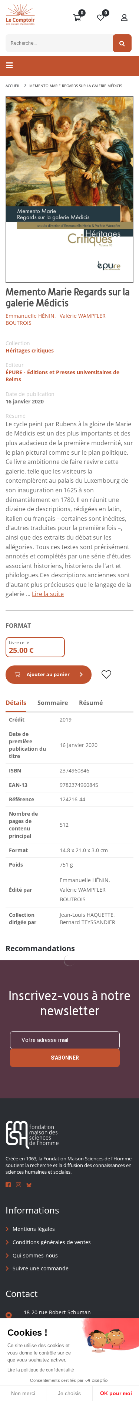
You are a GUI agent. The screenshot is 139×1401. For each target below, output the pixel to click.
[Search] (122, 43)
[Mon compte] (124, 18)
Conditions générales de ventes (52, 1242)
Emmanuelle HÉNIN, (31, 315)
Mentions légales (34, 1228)
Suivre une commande (41, 1268)
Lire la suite (48, 594)
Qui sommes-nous (35, 1255)
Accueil (13, 85)
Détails (16, 703)
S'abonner (65, 1058)
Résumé (91, 703)
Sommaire (52, 703)
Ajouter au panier (48, 674)
